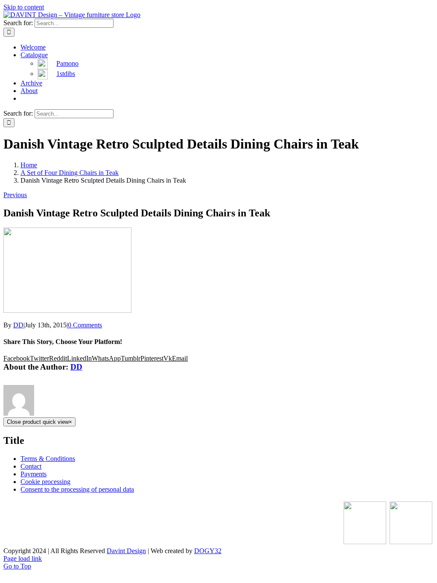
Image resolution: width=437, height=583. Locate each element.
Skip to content (23, 7)
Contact (30, 466)
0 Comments (85, 325)
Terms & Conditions (47, 458)
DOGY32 (207, 550)
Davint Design (126, 550)
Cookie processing (45, 481)
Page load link (22, 558)
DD (18, 325)
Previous (15, 194)
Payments (33, 474)
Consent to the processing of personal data (77, 489)
